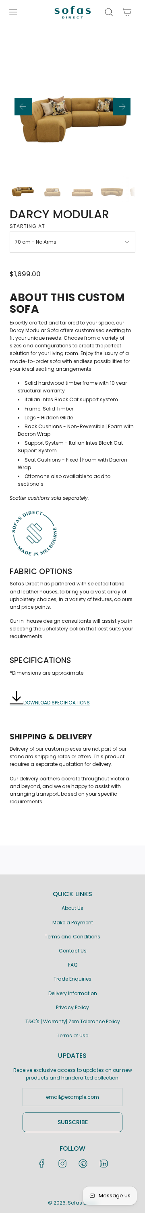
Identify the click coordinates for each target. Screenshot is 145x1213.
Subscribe (73, 1122)
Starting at (27, 226)
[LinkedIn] (103, 1163)
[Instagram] (62, 1163)
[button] (23, 106)
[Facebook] (42, 1163)
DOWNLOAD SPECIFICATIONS (56, 702)
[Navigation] (13, 12)
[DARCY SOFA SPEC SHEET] (16, 702)
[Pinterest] (83, 1163)
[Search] (109, 12)
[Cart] (126, 12)
